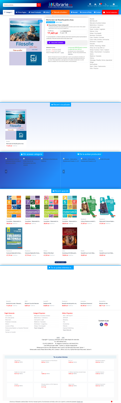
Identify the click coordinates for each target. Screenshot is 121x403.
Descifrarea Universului (86, 303)
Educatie (92, 44)
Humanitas (83, 301)
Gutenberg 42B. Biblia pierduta (69, 253)
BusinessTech (102, 301)
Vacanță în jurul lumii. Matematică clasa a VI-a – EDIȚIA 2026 (107, 253)
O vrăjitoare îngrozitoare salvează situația (77, 372)
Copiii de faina (17, 360)
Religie (92, 62)
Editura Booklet (50, 22)
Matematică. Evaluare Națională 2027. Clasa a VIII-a (107, 221)
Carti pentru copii (95, 27)
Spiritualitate (93, 64)
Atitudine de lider (103, 303)
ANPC (58, 338)
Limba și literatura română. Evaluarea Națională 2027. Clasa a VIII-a (88, 221)
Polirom (45, 251)
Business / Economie (96, 35)
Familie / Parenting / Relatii (97, 46)
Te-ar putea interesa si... (62, 267)
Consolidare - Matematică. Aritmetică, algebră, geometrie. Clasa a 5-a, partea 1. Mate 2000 (69, 221)
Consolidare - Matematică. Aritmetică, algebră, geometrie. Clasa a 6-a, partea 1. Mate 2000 (51, 221)
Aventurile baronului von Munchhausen (49, 360)
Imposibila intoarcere (99, 372)
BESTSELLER (93, 21)
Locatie (62, 52)
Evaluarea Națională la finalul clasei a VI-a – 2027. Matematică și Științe (32, 253)
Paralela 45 (9, 219)
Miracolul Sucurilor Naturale (32, 303)
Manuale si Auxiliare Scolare (98, 23)
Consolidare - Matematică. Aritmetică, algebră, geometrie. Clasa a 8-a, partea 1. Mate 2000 (14, 221)
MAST (26, 301)
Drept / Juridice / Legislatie (97, 29)
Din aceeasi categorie (32, 154)
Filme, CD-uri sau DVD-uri (97, 48)
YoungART (45, 301)
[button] (6, 171)
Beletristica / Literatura (96, 25)
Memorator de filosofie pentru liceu (15, 143)
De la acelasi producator (90, 154)
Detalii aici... (70, 54)
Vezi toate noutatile (59, 262)
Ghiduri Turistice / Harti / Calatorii (99, 50)
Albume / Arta (94, 31)
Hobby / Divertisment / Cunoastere (100, 52)
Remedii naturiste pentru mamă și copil (70, 303)
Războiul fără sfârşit (49, 253)
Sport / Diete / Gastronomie (98, 66)
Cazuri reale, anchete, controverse (99, 39)
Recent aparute (61, 191)
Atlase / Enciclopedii (95, 33)
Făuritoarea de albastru (100, 360)
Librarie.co (51, 340)
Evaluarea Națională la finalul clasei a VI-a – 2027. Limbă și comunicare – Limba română (14, 253)
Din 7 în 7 (70, 360)
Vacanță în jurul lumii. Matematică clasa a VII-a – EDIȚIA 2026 (88, 253)
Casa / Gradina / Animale (97, 37)
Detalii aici (80, 402)
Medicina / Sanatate (95, 56)
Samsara (16, 384)
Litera (63, 251)
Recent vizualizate (61, 104)
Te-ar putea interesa (60, 357)
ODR (63, 338)
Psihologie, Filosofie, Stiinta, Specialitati (101, 60)
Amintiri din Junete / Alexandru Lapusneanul (14, 303)
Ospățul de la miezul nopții (19, 372)
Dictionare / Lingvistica (96, 42)
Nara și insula (71, 384)
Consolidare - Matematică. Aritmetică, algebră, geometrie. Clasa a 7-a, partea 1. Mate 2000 (32, 221)
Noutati (92, 19)
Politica (92, 58)
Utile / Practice (94, 68)
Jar (41, 372)
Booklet (8, 141)
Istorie (91, 54)
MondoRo (8, 301)
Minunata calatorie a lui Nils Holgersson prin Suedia (49, 385)
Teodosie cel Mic (47, 303)
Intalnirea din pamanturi (100, 384)
